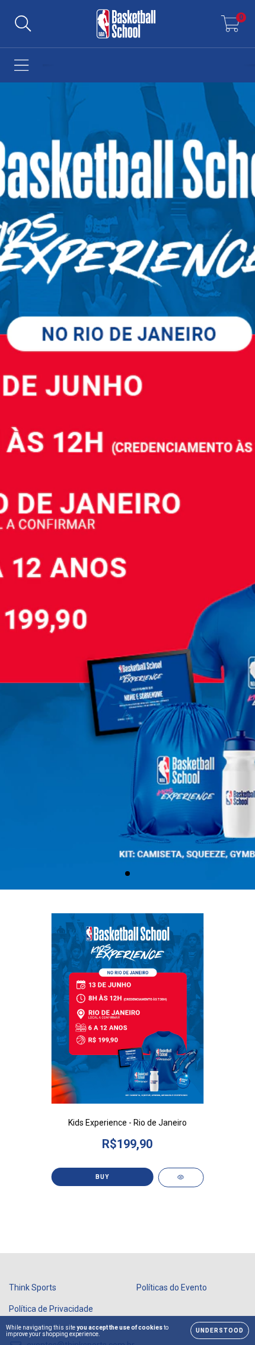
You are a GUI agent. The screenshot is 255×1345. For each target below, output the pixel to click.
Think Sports (32, 1287)
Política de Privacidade (51, 1309)
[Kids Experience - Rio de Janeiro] (181, 1177)
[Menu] (21, 65)
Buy (102, 1177)
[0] (230, 27)
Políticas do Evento (171, 1287)
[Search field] (23, 24)
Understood (220, 1330)
